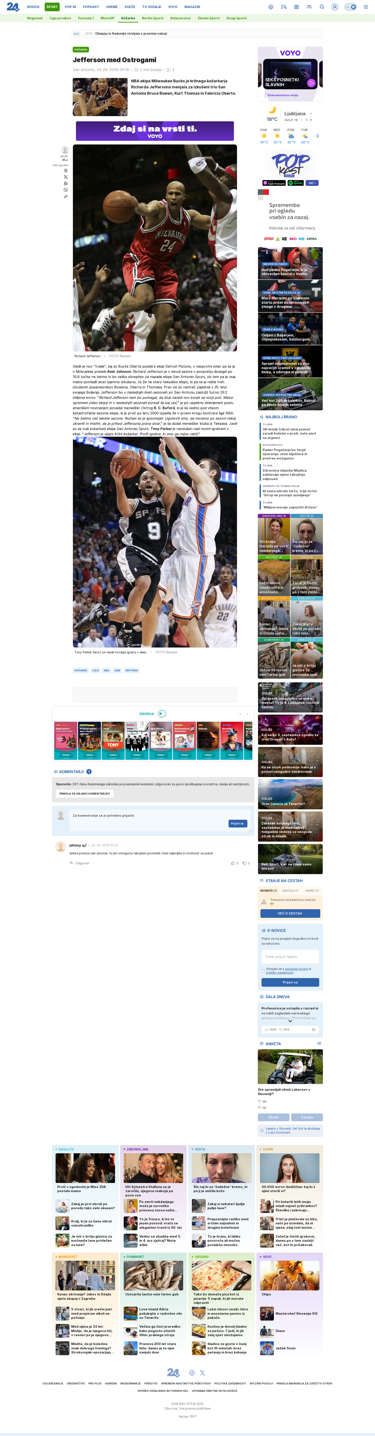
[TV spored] (296, 7)
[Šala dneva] (313, 1030)
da (264, 1101)
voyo (267, 1257)
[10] (231, 741)
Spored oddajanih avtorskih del (163, 1390)
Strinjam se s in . (288, 970)
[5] (113, 741)
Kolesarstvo (180, 18)
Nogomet (35, 18)
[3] (65, 741)
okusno (202, 1257)
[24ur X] (202, 1372)
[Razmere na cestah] (309, 7)
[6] (136, 741)
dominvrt (135, 1257)
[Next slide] (247, 714)
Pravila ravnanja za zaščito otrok (304, 1383)
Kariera (111, 1383)
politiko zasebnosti (279, 972)
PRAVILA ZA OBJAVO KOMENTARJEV (84, 793)
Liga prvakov (60, 18)
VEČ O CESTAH (290, 913)
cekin (268, 1149)
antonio (131, 670)
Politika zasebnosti (230, 1383)
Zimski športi (209, 18)
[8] (184, 741)
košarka (80, 670)
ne (264, 1107)
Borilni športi (152, 18)
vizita (200, 1149)
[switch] (351, 6)
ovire (312, 890)
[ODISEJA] (153, 714)
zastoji (290, 890)
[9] (208, 741)
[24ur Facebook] (192, 1372)
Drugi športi (237, 18)
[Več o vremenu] (316, 136)
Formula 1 (86, 18)
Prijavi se (237, 823)
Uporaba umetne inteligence (214, 1390)
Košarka (128, 18)
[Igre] (283, 7)
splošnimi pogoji (296, 969)
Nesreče (268, 890)
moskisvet (68, 1257)
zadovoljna (137, 1149)
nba (106, 670)
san (117, 670)
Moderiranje (130, 1383)
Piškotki (151, 1383)
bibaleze (66, 1149)
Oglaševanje (53, 1383)
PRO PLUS (95, 1383)
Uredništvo (76, 1383)
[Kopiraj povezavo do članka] (65, 196)
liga (95, 670)
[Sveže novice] (76, 34)
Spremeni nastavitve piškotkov (186, 1383)
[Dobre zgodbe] (271, 7)
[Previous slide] (240, 714)
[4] (89, 741)
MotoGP (107, 18)
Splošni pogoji (261, 1383)
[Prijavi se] (335, 7)
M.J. (65, 159)
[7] (160, 741)
